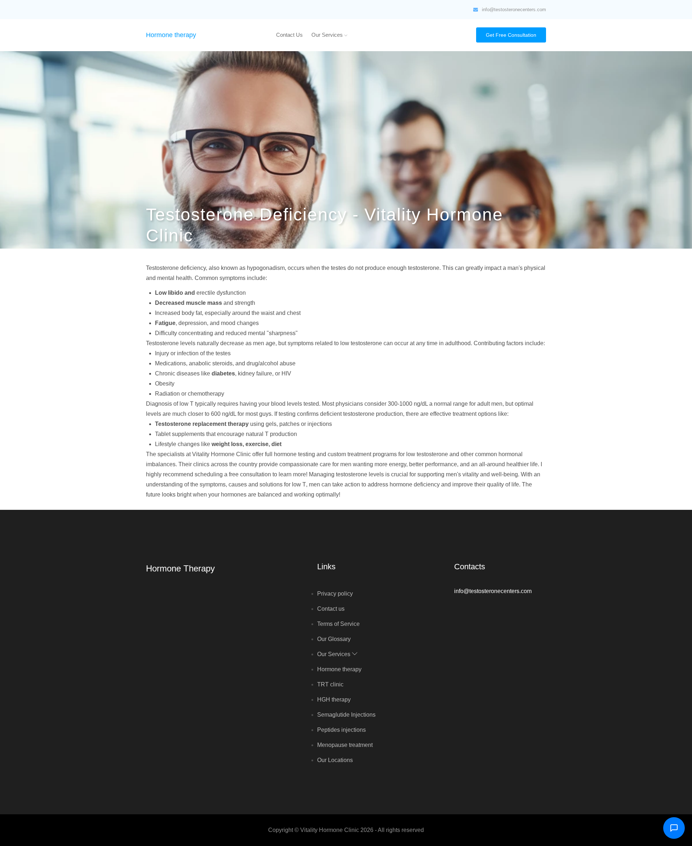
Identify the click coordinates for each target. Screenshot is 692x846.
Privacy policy (335, 594)
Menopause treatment (345, 745)
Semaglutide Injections (346, 715)
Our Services (327, 35)
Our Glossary (334, 639)
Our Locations (335, 760)
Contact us (289, 35)
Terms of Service (338, 624)
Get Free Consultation (511, 35)
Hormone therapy (171, 35)
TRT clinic (330, 684)
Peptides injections (341, 730)
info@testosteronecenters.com (514, 9)
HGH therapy (334, 699)
